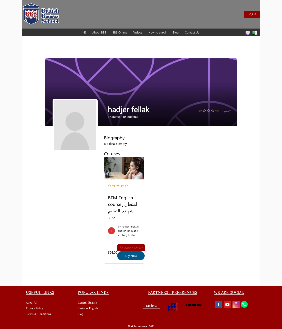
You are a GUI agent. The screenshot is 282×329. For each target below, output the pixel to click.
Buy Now (131, 256)
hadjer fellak (129, 226)
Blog (80, 314)
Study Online (128, 235)
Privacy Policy (34, 308)
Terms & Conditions (38, 314)
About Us (32, 302)
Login (251, 14)
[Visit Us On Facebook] (218, 304)
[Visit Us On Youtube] (227, 304)
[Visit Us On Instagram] (236, 304)
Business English (88, 308)
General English (87, 302)
